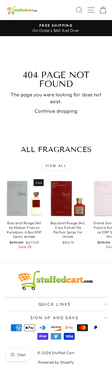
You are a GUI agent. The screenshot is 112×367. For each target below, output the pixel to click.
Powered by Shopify (56, 362)
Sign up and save (54, 317)
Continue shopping (56, 111)
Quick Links (54, 304)
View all (56, 165)
